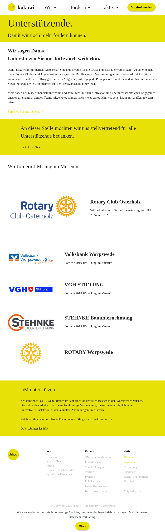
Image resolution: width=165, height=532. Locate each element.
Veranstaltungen (94, 467)
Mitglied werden (141, 7)
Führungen (130, 471)
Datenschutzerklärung (82, 517)
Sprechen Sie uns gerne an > (25, 111)
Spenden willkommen (59, 474)
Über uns (51, 457)
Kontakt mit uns (100, 419)
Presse (50, 465)
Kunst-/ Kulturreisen (136, 476)
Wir (48, 7)
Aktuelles (129, 462)
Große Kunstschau (96, 486)
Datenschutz (107, 505)
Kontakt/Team (54, 461)
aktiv (109, 7)
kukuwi (26, 7)
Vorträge (90, 471)
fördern (78, 7)
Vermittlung (131, 467)
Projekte (90, 476)
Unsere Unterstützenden (60, 469)
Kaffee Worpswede (96, 491)
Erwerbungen (93, 462)
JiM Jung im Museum (98, 457)
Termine (128, 457)
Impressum (91, 505)
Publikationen (93, 481)
